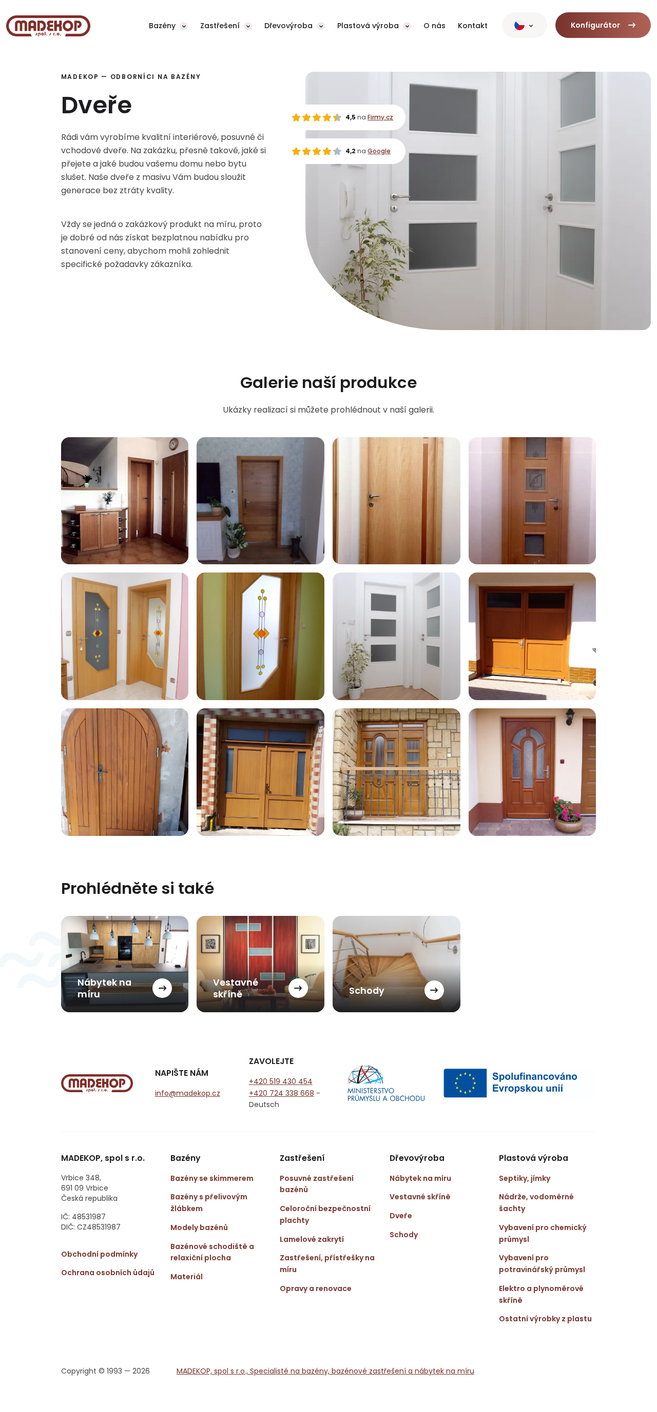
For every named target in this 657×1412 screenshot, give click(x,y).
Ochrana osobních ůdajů (107, 1272)
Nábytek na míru (420, 1178)
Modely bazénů (199, 1227)
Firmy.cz (380, 117)
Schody (404, 1235)
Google (379, 151)
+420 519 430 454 (281, 1081)
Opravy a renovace (316, 1288)
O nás (434, 26)
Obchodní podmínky (99, 1254)
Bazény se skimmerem (212, 1178)
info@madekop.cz (187, 1093)
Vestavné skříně (420, 1197)
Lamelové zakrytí (312, 1239)
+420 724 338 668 (281, 1093)
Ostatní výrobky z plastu (545, 1319)
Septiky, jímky (524, 1178)
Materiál (186, 1277)
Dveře (401, 1216)
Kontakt (473, 26)
